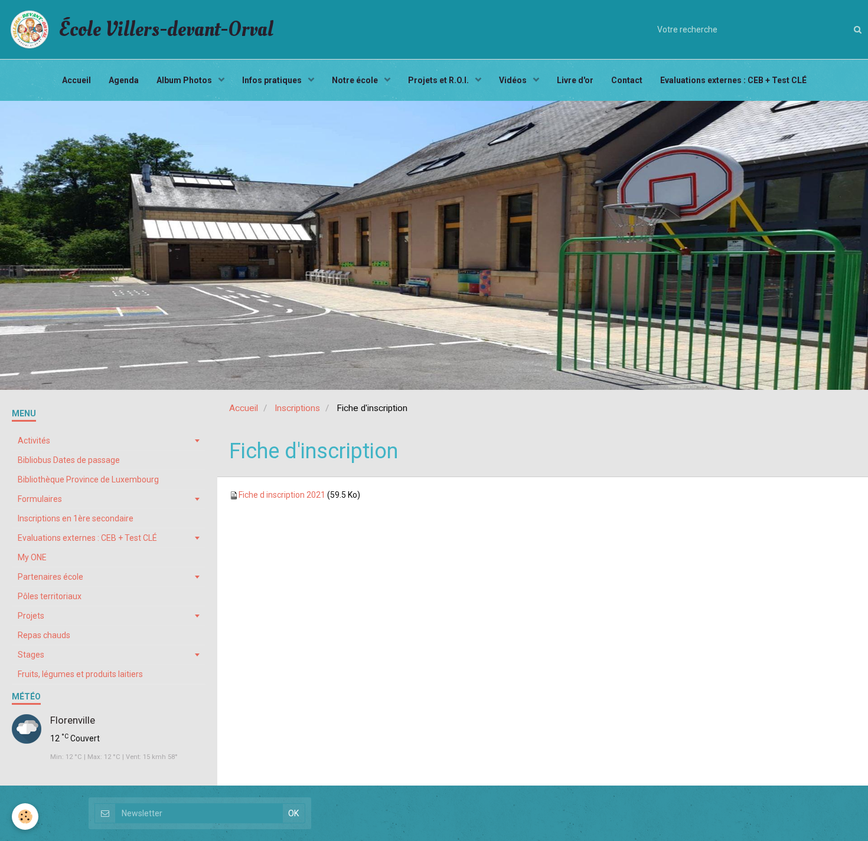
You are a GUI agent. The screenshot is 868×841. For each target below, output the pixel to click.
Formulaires (40, 499)
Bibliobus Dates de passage (69, 460)
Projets (31, 615)
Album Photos (185, 80)
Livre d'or (575, 80)
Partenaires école (50, 577)
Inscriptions (297, 408)
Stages (31, 654)
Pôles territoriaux (49, 596)
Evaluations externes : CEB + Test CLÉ (733, 80)
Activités (34, 440)
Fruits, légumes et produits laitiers (80, 674)
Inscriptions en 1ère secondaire (75, 518)
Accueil (76, 80)
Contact (626, 80)
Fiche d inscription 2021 (282, 495)
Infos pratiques (273, 80)
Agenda (124, 80)
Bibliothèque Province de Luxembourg (88, 479)
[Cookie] (25, 816)
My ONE (32, 557)
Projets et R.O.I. (439, 80)
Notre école (356, 80)
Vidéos (513, 80)
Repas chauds (44, 635)
